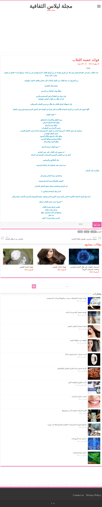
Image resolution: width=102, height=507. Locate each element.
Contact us (78, 495)
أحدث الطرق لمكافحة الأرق (77, 382)
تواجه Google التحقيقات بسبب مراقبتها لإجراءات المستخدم (67, 298)
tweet (88, 68)
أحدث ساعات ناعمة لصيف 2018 (76, 354)
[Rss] (54, 503)
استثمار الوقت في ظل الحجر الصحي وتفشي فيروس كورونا (84, 268)
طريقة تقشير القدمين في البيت (76, 312)
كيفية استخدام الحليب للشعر (77, 326)
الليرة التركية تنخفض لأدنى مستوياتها (74, 410)
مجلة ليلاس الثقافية (51, 6)
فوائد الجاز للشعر (59, 267)
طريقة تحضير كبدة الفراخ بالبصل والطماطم (72, 368)
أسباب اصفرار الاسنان (79, 396)
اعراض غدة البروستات (79, 439)
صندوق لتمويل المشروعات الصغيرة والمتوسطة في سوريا (67, 425)
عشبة (86, 231)
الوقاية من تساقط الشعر (78, 340)
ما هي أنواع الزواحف (80, 453)
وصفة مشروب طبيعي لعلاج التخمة (84, 238)
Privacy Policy (93, 495)
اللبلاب (94, 231)
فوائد (80, 231)
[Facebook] (51, 503)
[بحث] (34, 286)
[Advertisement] (51, 34)
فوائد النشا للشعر (26, 267)
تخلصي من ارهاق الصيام (14, 238)
